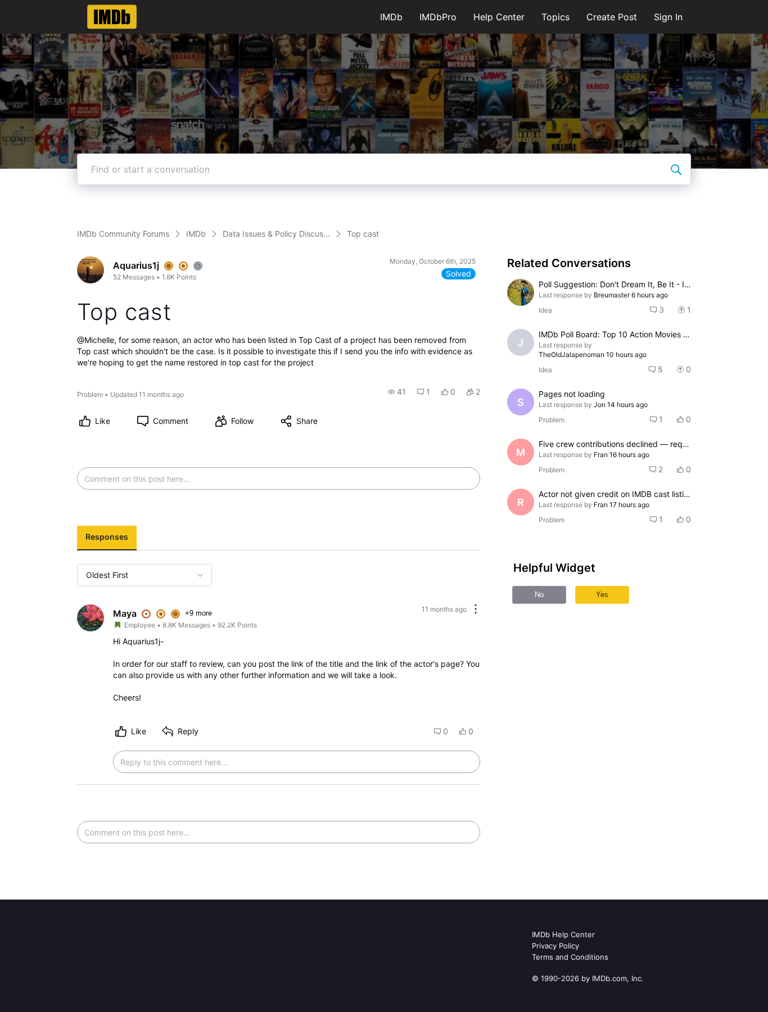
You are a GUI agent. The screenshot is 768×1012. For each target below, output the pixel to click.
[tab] (107, 538)
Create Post (611, 16)
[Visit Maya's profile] (90, 617)
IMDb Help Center (563, 934)
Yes (602, 594)
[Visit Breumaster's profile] (520, 292)
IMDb (391, 16)
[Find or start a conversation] (676, 169)
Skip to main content (46, 8)
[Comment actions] (475, 609)
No (539, 594)
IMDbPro (438, 16)
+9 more (198, 613)
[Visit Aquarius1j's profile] (90, 269)
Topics (555, 16)
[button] (397, 391)
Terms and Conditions (570, 956)
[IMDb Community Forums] (112, 17)
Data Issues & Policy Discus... (276, 233)
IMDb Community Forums (123, 233)
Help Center (499, 16)
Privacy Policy (555, 945)
